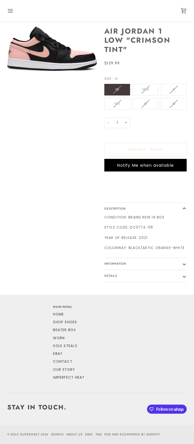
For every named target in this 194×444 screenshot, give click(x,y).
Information (115, 263)
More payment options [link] (128, 194)
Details (110, 276)
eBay (57, 353)
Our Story (64, 369)
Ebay (89, 434)
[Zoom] (52, 49)
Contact (62, 361)
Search (57, 434)
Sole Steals (65, 345)
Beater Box (64, 330)
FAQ (99, 434)
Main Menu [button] (62, 307)
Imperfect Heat (68, 377)
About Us (74, 434)
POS (107, 434)
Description (115, 208)
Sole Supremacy (25, 434)
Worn (59, 338)
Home (58, 314)
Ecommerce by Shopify (140, 434)
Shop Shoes (65, 322)
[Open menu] (14, 11)
